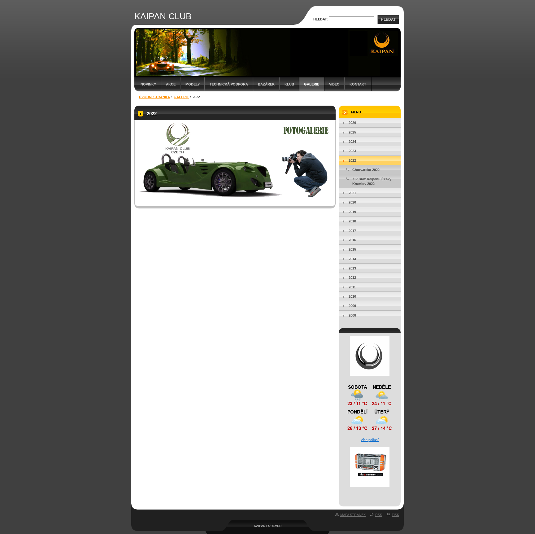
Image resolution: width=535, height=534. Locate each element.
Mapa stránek (353, 515)
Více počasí (370, 440)
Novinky (148, 84)
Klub (289, 84)
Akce (171, 84)
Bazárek (266, 84)
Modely (192, 84)
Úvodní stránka (154, 97)
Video (334, 84)
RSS (378, 515)
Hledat (388, 19)
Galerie (311, 84)
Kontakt (358, 84)
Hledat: (320, 19)
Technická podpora (229, 84)
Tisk (395, 515)
